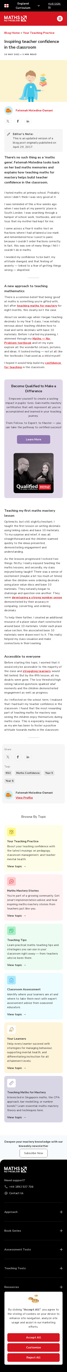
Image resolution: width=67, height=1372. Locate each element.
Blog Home (12, 33)
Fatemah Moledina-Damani (34, 110)
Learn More (33, 439)
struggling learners (37, 671)
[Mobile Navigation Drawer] (60, 18)
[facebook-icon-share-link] (17, 121)
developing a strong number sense (37, 597)
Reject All (33, 1357)
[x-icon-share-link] (7, 121)
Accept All (33, 1337)
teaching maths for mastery (37, 306)
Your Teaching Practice (38, 33)
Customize (33, 1347)
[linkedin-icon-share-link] (27, 121)
